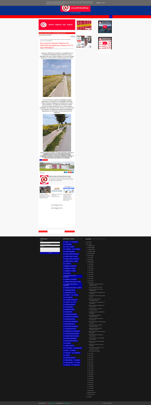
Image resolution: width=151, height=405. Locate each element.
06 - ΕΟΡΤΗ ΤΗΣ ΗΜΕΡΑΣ (69, 251)
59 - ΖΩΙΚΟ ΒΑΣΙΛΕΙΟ (68, 362)
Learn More (98, 2)
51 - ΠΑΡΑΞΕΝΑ (66, 352)
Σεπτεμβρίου (90, 251)
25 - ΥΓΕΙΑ (73, 302)
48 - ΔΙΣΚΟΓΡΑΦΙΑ (78, 348)
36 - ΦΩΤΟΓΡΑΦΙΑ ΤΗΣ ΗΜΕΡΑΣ (70, 326)
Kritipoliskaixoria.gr (67, 403)
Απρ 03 (90, 384)
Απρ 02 (90, 386)
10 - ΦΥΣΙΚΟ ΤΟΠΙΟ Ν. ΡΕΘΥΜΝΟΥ (71, 258)
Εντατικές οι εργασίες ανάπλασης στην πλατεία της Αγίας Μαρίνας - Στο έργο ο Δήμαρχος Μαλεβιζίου (45, 196)
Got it (103, 2)
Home (41, 39)
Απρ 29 (90, 264)
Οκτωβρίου (90, 249)
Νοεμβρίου (90, 247)
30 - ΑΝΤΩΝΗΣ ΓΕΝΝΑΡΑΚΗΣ (70, 314)
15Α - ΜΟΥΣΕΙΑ (66, 273)
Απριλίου (90, 261)
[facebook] (103, 403)
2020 (88, 396)
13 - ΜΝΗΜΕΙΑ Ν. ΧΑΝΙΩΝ (69, 268)
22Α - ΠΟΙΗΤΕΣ (74, 295)
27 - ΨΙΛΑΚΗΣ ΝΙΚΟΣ (68, 307)
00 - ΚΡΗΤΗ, (60, 49)
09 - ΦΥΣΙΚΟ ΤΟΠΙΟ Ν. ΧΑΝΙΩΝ (70, 256)
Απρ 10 (90, 370)
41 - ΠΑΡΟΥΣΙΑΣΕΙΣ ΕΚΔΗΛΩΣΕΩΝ (71, 333)
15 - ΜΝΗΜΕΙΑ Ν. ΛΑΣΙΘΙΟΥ (69, 271)
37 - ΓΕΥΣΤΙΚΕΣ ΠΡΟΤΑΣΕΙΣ (69, 328)
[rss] (111, 403)
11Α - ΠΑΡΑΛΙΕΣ (67, 263)
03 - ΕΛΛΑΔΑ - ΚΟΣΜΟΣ (68, 246)
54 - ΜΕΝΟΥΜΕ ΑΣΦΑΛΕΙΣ (69, 357)
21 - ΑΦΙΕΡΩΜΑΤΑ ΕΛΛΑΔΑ (69, 292)
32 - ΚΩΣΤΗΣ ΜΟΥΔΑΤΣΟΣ (69, 319)
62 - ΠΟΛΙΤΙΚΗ (66, 365)
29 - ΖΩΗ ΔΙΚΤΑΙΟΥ (67, 311)
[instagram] (107, 403)
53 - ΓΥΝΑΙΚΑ (66, 355)
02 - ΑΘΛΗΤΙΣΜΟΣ (67, 244)
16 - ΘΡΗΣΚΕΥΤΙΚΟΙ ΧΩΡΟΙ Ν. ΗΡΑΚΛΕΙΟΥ (70, 276)
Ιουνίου (89, 257)
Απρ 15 (90, 361)
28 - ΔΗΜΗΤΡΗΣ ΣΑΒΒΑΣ (68, 309)
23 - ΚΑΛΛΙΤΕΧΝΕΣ (67, 297)
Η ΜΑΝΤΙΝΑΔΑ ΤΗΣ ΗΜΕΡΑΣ (94, 351)
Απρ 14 (90, 363)
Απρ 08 (90, 374)
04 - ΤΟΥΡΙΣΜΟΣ (67, 249)
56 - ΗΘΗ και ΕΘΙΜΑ (67, 360)
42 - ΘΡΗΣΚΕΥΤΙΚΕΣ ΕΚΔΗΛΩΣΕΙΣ (71, 336)
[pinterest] (109, 403)
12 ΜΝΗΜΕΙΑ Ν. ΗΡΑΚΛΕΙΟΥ (69, 266)
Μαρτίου (89, 390)
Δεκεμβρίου (90, 245)
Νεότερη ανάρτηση (43, 231)
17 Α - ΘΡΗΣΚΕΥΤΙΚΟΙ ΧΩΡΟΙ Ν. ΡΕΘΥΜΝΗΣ (70, 285)
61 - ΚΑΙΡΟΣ (77, 362)
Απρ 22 (90, 278)
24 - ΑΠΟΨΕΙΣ (66, 302)
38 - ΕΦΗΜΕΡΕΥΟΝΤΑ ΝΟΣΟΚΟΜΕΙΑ (71, 331)
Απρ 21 (90, 280)
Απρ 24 (90, 274)
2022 (88, 241)
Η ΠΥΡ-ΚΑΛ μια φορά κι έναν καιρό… (96, 287)
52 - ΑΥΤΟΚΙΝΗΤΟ (76, 352)
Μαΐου (89, 259)
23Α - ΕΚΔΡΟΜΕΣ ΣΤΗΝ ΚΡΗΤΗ (70, 299)
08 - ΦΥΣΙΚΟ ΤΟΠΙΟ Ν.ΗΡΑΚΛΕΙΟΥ (71, 254)
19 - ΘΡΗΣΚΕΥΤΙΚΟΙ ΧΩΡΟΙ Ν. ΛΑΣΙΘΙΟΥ (72, 287)
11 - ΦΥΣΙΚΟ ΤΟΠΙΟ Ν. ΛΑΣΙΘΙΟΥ (70, 261)
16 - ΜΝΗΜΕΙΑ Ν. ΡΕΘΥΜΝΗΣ (70, 279)
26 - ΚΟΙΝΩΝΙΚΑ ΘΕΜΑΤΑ (69, 304)
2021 (88, 243)
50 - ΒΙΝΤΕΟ (73, 350)
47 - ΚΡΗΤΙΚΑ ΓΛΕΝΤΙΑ (68, 345)
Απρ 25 (90, 272)
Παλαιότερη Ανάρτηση (69, 231)
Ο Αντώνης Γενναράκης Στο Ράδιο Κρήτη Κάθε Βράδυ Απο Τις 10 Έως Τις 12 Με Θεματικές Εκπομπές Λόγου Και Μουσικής (84, 32)
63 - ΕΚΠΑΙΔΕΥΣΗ (75, 365)
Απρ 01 (90, 388)
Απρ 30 (90, 262)
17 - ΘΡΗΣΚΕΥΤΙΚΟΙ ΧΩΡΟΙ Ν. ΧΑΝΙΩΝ (72, 281)
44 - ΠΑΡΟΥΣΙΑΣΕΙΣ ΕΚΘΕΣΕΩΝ (70, 340)
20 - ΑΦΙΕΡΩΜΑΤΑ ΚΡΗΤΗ (69, 290)
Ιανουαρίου (90, 394)
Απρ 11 (90, 368)
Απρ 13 (90, 365)
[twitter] (105, 403)
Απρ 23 (90, 276)
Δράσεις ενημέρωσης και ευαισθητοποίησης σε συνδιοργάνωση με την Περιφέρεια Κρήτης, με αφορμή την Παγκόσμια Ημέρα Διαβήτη (67, 197)
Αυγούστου (90, 253)
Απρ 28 (90, 266)
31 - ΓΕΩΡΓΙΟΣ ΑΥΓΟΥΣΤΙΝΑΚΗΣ (70, 316)
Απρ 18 (90, 355)
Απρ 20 (90, 282)
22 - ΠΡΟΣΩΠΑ (66, 295)
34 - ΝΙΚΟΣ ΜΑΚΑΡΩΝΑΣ (69, 324)
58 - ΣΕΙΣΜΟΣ (77, 360)
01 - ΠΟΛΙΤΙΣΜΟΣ (74, 242)
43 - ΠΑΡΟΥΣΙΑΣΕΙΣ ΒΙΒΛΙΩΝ (69, 338)
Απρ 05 (90, 380)
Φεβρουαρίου (90, 392)
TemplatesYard (52, 403)
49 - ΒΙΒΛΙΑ (66, 350)
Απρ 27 (90, 268)
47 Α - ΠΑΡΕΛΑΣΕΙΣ (67, 348)
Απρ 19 (90, 353)
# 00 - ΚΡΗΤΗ (45, 160)
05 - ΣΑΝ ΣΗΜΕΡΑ (76, 249)
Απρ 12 (90, 366)
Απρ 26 (90, 270)
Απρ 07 (90, 376)
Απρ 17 (90, 357)
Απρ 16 (90, 359)
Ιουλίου (89, 255)
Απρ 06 (90, 378)
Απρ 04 (90, 382)
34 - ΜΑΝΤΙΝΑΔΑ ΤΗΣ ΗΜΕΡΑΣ (70, 321)
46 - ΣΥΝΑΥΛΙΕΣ (67, 343)
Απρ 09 (90, 372)
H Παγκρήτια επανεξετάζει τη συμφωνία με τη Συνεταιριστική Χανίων (56, 195)
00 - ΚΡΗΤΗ (45, 39)
